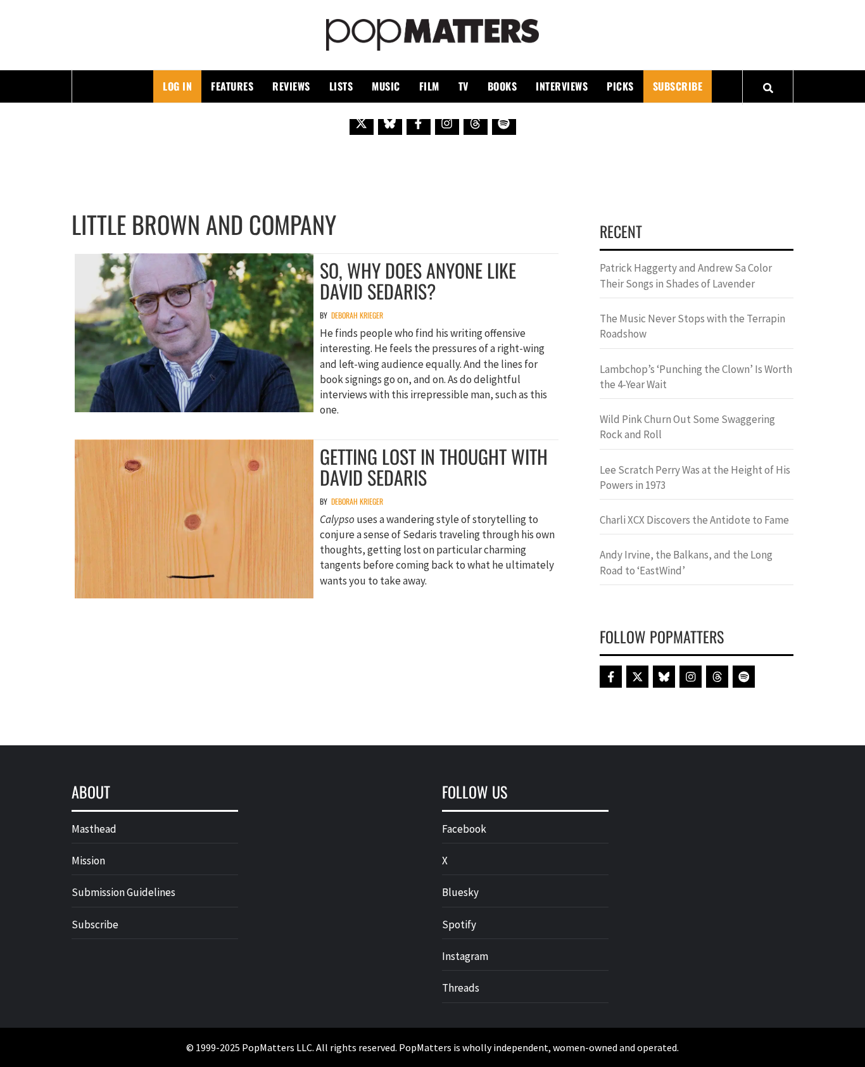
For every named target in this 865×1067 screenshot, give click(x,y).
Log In (177, 86)
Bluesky (460, 892)
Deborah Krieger (357, 315)
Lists (341, 86)
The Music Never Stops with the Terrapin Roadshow (692, 326)
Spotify (459, 924)
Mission (88, 861)
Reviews (291, 86)
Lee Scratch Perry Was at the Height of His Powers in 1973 (695, 477)
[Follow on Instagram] (447, 123)
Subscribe (678, 86)
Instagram (465, 956)
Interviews (562, 86)
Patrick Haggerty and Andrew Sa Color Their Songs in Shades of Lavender (686, 275)
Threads (460, 988)
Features (232, 86)
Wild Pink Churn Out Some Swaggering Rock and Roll (687, 426)
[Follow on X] (362, 123)
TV (463, 86)
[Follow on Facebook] (419, 123)
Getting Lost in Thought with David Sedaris (434, 466)
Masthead (94, 829)
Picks (620, 86)
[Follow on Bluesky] (390, 123)
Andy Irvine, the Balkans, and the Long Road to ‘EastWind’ (686, 562)
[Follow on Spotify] (504, 123)
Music (386, 86)
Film (429, 86)
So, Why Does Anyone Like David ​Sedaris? (418, 280)
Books (502, 86)
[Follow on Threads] (476, 123)
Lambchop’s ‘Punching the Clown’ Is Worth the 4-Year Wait (696, 376)
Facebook (464, 829)
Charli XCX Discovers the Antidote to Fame (694, 520)
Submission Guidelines (123, 892)
